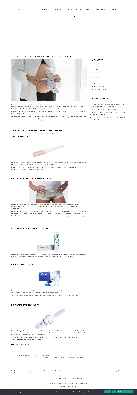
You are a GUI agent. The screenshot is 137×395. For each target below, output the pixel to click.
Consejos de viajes (98, 72)
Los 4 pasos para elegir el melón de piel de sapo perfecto (62, 358)
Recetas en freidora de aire (78, 9)
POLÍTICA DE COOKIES (61, 378)
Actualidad (21, 344)
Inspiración (100, 9)
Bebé (25, 344)
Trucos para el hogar (38, 9)
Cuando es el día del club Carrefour (101, 102)
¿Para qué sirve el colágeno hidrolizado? (103, 109)
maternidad (64, 111)
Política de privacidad (75, 378)
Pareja (65, 16)
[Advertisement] (68, 34)
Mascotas (115, 9)
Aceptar (108, 392)
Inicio (20, 9)
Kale (62, 386)
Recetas (94, 83)
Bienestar (57, 9)
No (114, 392)
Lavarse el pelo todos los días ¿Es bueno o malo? (32, 355)
